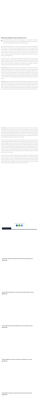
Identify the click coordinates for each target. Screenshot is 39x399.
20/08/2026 (5, 260)
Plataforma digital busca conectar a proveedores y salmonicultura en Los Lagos (17, 359)
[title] (19, 244)
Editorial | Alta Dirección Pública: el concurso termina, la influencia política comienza (18, 292)
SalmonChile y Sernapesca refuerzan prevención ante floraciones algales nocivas (17, 258)
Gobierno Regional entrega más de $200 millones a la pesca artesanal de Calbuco (17, 325)
